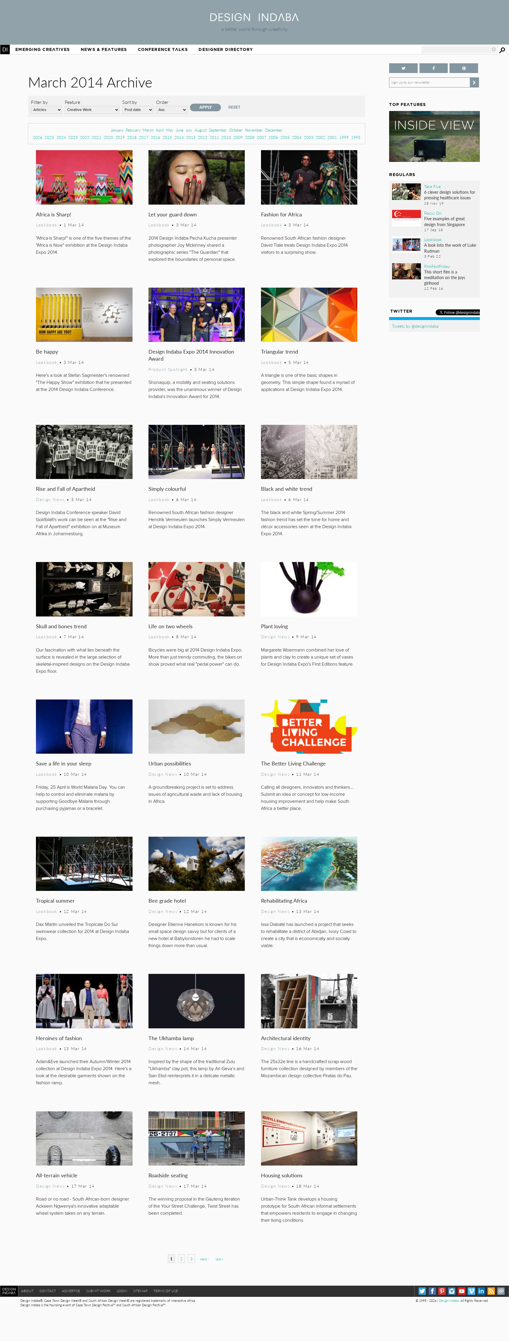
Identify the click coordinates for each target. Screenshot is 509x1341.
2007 (261, 137)
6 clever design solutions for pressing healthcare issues (449, 194)
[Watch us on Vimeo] (471, 1291)
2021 (96, 137)
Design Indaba (449, 1300)
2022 (85, 137)
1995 (356, 137)
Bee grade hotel (167, 900)
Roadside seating (168, 1175)
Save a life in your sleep (63, 763)
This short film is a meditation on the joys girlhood (444, 277)
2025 (49, 137)
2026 (37, 137)
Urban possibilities (169, 763)
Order (162, 102)
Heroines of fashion (59, 1038)
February (133, 130)
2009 (238, 137)
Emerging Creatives (42, 49)
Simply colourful (167, 488)
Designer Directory (226, 49)
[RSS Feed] (491, 1291)
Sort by (129, 102)
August (200, 130)
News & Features (104, 49)
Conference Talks (163, 49)
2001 (332, 137)
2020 (108, 137)
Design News (50, 499)
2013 (191, 137)
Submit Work (98, 1290)
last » (219, 1259)
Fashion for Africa (281, 214)
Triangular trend (279, 351)
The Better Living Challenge (293, 763)
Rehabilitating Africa (284, 900)
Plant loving (274, 626)
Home (5, 49)
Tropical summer (55, 900)
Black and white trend (286, 488)
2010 (226, 137)
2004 (297, 137)
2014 (179, 137)
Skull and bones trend (61, 626)
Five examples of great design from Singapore (444, 221)
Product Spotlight (168, 369)
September (218, 130)
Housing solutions (282, 1175)
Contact (47, 1290)
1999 (344, 137)
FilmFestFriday (437, 266)
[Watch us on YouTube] (461, 1291)
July (189, 130)
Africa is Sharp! (53, 214)
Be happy (47, 351)
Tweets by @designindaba (415, 326)
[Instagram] (451, 1291)
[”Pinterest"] (463, 68)
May (169, 130)
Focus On (433, 213)
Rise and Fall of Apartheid (65, 488)
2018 (132, 137)
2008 (249, 137)
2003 (308, 137)
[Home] (254, 19)
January (117, 130)
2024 (61, 137)
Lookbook (46, 225)
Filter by (39, 102)
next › (204, 1259)
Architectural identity (285, 1038)
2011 (214, 137)
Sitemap (140, 1290)
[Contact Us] (501, 1291)
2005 (285, 137)
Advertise (71, 1290)
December (273, 130)
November (254, 130)
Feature (72, 102)
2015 (167, 137)
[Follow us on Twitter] (403, 68)
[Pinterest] (442, 1291)
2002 (320, 137)
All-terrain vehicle (56, 1175)
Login (122, 1290)
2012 (202, 137)
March (148, 130)
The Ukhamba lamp (171, 1038)
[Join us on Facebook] (433, 68)
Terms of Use (165, 1290)
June (180, 130)
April (160, 130)
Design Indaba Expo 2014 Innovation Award (191, 355)
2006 (273, 137)
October (236, 130)
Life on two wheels (170, 626)
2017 (143, 137)
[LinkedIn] (481, 1291)
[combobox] (459, 49)
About (27, 1290)
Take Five (432, 186)
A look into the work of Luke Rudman (450, 247)
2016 (155, 137)
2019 (120, 137)
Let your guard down (172, 214)
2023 (73, 137)
